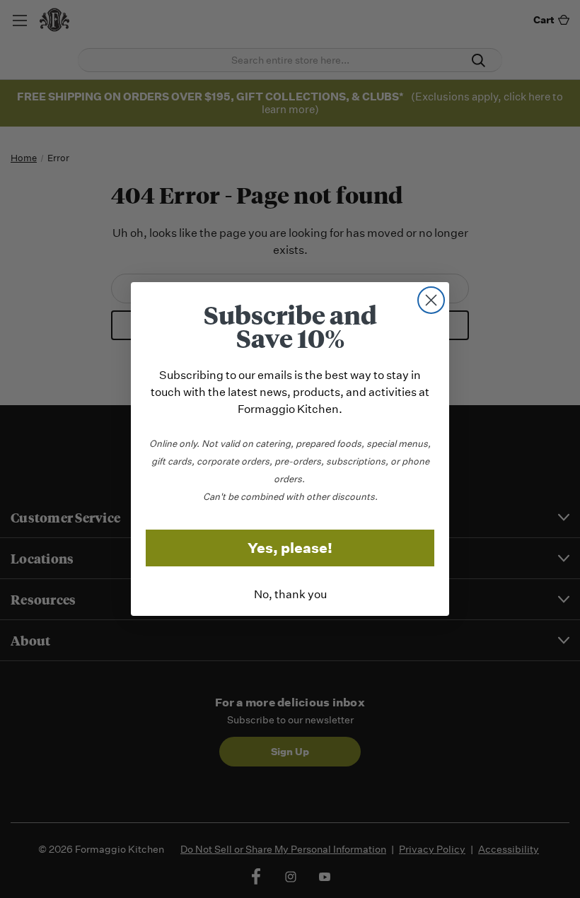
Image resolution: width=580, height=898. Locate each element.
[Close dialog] (431, 300)
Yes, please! (290, 548)
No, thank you (290, 594)
